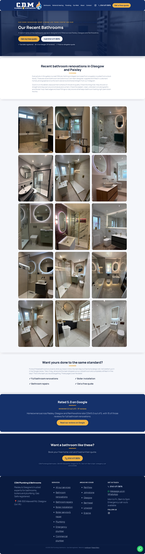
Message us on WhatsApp (116, 493)
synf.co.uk (88, 547)
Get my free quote (29, 39)
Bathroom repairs (64, 501)
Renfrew (88, 487)
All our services (63, 487)
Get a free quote (121, 5)
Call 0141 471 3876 (52, 39)
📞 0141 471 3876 (72, 458)
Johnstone (89, 492)
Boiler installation (64, 507)
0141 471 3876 (105, 5)
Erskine (87, 513)
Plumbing (60, 521)
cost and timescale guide (85, 22)
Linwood (88, 507)
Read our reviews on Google (72, 422)
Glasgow (88, 497)
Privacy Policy (95, 547)
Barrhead (88, 502)
